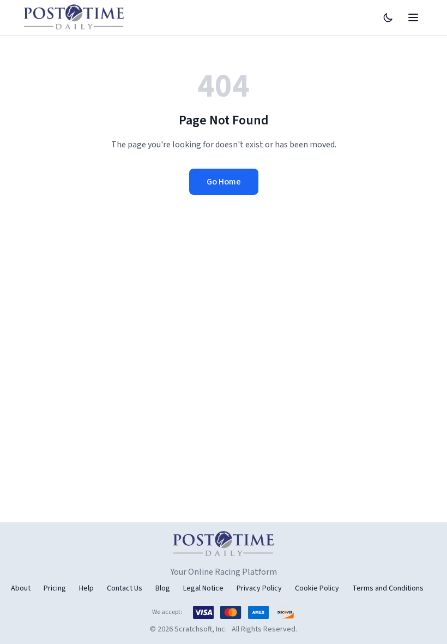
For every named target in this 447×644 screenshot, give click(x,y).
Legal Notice (203, 588)
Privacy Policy (259, 588)
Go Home (224, 182)
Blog (162, 588)
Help (86, 588)
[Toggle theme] (388, 17)
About (21, 588)
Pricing (55, 588)
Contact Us (124, 588)
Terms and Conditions (388, 588)
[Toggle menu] (413, 17)
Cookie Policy (317, 588)
